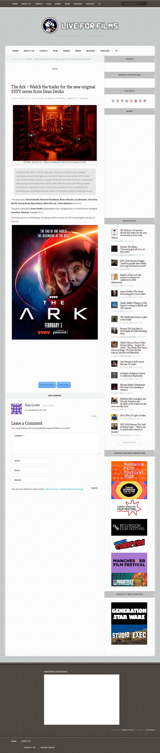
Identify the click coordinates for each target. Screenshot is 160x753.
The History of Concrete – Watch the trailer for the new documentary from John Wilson (129, 234)
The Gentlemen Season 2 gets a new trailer (133, 318)
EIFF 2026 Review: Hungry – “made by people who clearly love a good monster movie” (133, 263)
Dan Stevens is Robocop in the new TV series (132, 363)
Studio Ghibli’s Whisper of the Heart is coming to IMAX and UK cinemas (133, 305)
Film (48, 4)
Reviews (78, 4)
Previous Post (47, 385)
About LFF (26, 4)
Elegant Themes (128, 730)
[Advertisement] (54, 75)
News (67, 4)
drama (51, 98)
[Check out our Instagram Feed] (145, 101)
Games (58, 4)
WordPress (150, 730)
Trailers (90, 4)
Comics (38, 4)
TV (99, 4)
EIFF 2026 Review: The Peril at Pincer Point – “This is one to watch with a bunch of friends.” (128, 428)
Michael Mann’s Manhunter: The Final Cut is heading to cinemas (132, 387)
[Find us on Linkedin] (127, 101)
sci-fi (57, 98)
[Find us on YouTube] (136, 101)
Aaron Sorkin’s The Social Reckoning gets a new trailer (133, 293)
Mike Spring (125, 356)
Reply (94, 416)
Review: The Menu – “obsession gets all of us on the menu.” (132, 249)
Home (15, 4)
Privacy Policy (48, 748)
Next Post (63, 385)
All (46, 98)
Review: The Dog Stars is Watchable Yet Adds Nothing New (133, 331)
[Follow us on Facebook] (113, 101)
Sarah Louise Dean (128, 337)
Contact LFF (30, 748)
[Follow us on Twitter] (118, 101)
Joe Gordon (125, 269)
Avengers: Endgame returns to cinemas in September (132, 374)
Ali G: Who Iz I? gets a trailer (133, 415)
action (21, 59)
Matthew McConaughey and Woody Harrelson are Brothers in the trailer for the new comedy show (128, 402)
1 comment (83, 98)
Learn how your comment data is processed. (64, 489)
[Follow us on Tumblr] (140, 101)
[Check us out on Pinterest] (122, 101)
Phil (21, 98)
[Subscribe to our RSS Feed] (131, 101)
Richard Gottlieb (127, 255)
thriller (62, 98)
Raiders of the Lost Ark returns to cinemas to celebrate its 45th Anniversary (126, 278)
